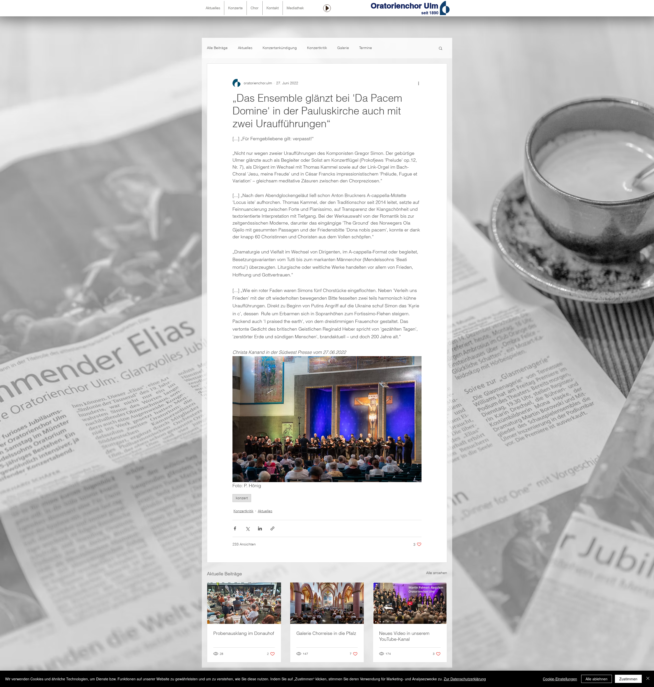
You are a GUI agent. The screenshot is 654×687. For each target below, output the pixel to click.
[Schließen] (648, 679)
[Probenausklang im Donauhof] (244, 603)
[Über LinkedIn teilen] (260, 528)
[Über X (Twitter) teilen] (247, 528)
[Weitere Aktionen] (418, 83)
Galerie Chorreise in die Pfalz (326, 633)
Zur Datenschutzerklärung (465, 678)
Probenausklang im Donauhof (243, 633)
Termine (365, 47)
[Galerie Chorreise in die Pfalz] (327, 603)
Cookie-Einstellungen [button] (560, 678)
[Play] (327, 8)
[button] (440, 48)
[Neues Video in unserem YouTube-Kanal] (410, 603)
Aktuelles (245, 47)
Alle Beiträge (217, 47)
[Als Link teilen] (272, 528)
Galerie (343, 47)
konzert (242, 498)
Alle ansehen (436, 572)
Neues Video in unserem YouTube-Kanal (404, 636)
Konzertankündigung (280, 47)
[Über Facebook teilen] (234, 528)
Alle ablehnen (597, 678)
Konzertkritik (317, 47)
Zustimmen (628, 678)
